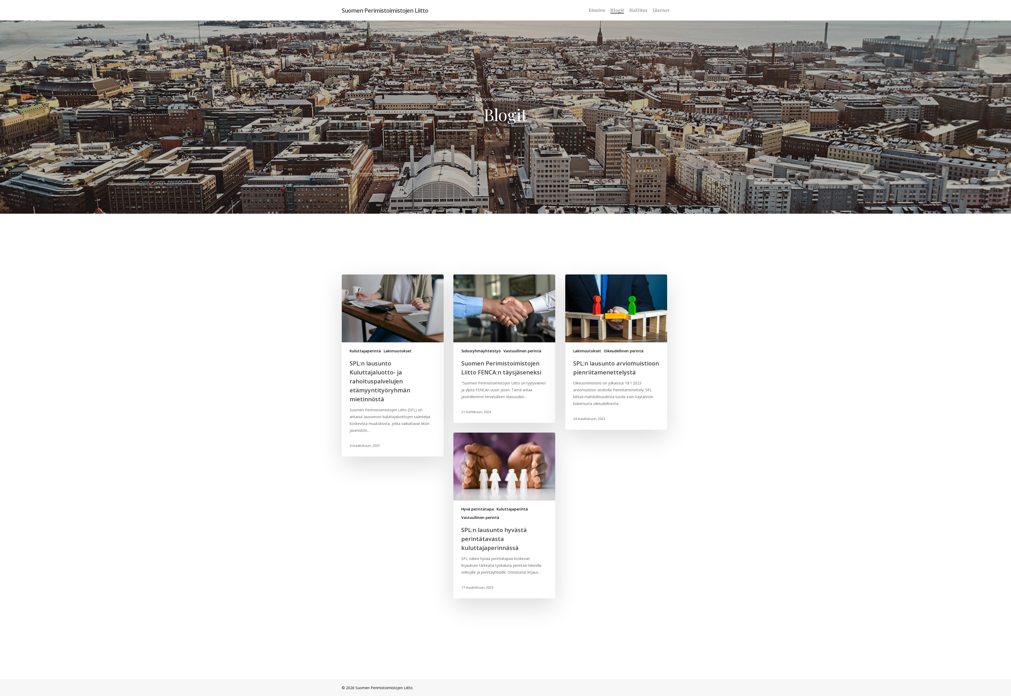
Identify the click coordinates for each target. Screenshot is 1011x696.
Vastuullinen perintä (522, 350)
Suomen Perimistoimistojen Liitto (385, 10)
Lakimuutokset (398, 350)
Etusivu (597, 10)
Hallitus (638, 10)
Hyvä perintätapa (477, 509)
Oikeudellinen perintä (623, 350)
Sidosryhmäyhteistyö (481, 350)
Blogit (617, 10)
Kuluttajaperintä (365, 350)
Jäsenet (661, 10)
